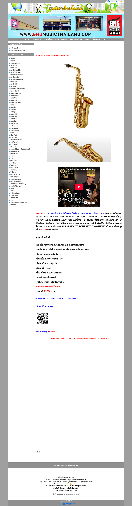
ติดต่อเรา (87, 39)
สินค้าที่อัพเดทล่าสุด (76, 39)
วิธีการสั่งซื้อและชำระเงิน (51, 39)
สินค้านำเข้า (37, 39)
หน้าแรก (27, 39)
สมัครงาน (64, 39)
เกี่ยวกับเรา (96, 39)
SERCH (104, 39)
